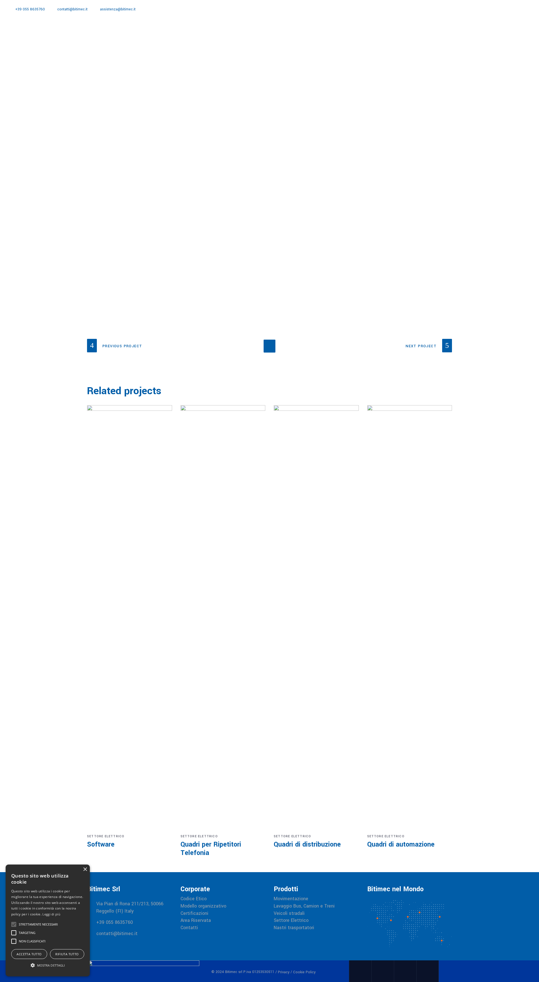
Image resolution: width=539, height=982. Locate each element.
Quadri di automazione (401, 844)
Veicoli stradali (289, 913)
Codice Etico (194, 899)
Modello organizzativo (203, 906)
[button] (47, 965)
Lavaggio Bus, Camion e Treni (304, 906)
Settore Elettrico (105, 836)
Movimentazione (291, 899)
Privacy (283, 972)
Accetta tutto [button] (29, 954)
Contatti (189, 928)
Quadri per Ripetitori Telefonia (211, 849)
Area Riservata (196, 920)
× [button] (85, 869)
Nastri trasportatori (294, 928)
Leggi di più (51, 914)
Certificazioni (194, 913)
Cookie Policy (304, 972)
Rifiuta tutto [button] (67, 954)
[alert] (48, 920)
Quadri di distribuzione (307, 844)
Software (101, 844)
